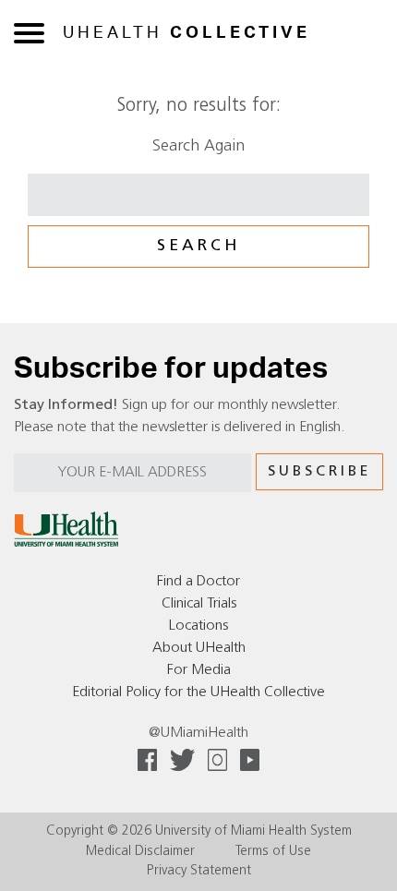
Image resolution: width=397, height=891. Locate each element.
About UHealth (199, 648)
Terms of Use (273, 852)
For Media (199, 670)
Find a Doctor (198, 581)
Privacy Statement (199, 871)
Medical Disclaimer (140, 852)
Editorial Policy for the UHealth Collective (198, 692)
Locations (198, 626)
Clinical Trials (199, 603)
